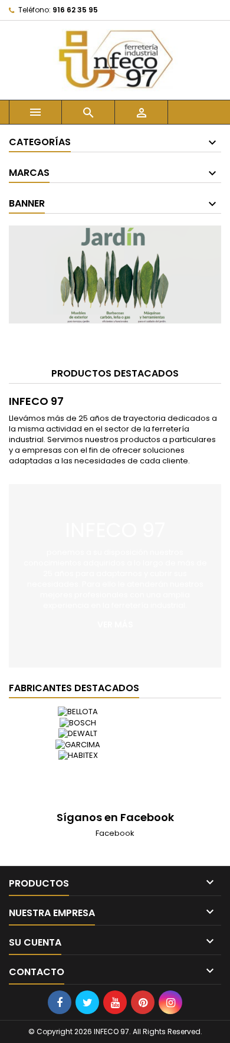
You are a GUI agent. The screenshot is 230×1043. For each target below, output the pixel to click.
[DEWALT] (78, 733)
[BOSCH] (78, 722)
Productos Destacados (115, 373)
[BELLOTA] (78, 712)
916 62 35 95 (75, 10)
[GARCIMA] (78, 744)
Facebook (115, 833)
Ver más (115, 624)
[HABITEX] (78, 755)
